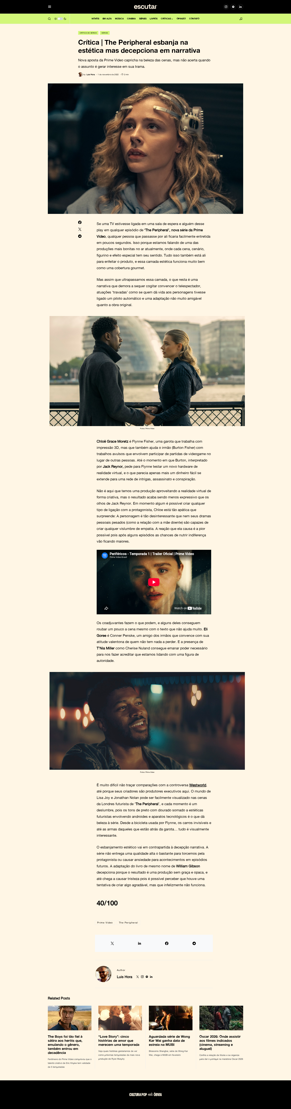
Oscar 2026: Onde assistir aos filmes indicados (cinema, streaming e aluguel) (220, 1042)
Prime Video (105, 922)
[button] (49, 6)
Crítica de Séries (88, 33)
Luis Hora (124, 977)
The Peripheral (128, 922)
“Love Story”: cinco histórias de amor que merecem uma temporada (119, 1040)
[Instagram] (226, 6)
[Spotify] (233, 6)
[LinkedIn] (240, 6)
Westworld (197, 785)
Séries (105, 33)
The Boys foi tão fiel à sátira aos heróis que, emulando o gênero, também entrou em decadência (65, 1044)
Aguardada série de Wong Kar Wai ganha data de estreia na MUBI (169, 1040)
